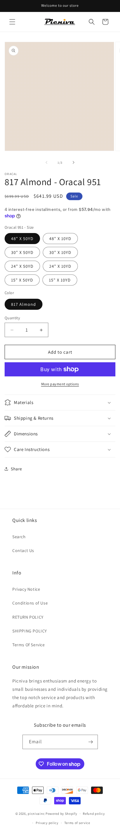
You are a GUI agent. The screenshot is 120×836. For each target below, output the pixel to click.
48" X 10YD (60, 238)
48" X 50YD (22, 238)
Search (19, 536)
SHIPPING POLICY (29, 631)
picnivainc (36, 813)
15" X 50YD (22, 280)
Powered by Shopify (61, 813)
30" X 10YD (60, 252)
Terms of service (77, 823)
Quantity (12, 318)
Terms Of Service (28, 644)
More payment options (60, 384)
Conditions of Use (30, 603)
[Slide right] (73, 162)
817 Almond (23, 304)
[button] (12, 22)
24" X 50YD (22, 266)
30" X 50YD (22, 252)
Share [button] (16, 469)
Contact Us (23, 550)
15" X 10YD (60, 280)
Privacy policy (47, 823)
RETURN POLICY (28, 617)
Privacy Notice (26, 589)
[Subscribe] (91, 742)
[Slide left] (46, 162)
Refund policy (94, 813)
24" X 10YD (60, 266)
